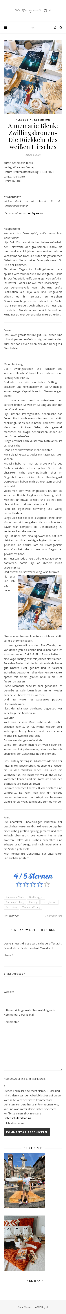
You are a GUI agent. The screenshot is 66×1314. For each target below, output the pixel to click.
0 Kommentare (53, 915)
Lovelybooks (49, 902)
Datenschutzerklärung (17, 1118)
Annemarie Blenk (15, 897)
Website (9, 992)
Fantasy (33, 902)
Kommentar (11, 1022)
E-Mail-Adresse (14, 973)
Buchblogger (36, 897)
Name (8, 955)
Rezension (42, 119)
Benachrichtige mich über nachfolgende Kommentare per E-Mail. (29, 1012)
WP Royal (42, 1307)
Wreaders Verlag (31, 907)
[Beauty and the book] (33, 11)
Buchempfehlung (15, 902)
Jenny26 (14, 915)
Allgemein (24, 119)
